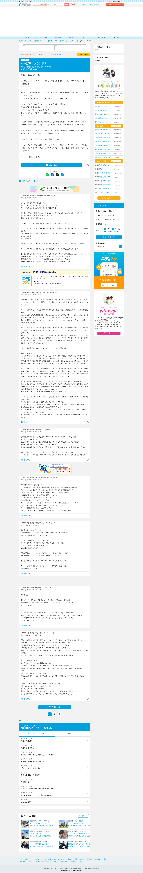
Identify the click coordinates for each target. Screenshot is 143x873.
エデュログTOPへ (108, 198)
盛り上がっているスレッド (37, 733)
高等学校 (111, 215)
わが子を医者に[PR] (82, 4)
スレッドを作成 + (83, 54)
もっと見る (115, 126)
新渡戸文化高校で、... (105, 189)
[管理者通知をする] (88, 165)
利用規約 (41, 862)
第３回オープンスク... (101, 106)
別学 (118, 231)
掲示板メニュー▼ (118, 1)
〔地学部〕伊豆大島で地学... (103, 137)
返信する (26, 267)
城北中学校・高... (118, 137)
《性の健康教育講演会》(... (102, 145)
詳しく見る (108, 333)
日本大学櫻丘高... (118, 118)
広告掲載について (32, 862)
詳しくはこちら (108, 285)
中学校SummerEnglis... (101, 114)
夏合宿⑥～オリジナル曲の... (103, 133)
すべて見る (82, 816)
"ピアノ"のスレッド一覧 (30, 181)
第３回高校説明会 (104, 165)
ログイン (120, 4)
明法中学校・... (119, 193)
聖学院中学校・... (118, 149)
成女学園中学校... (118, 133)
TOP (21, 859)
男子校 (117, 229)
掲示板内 (42, 4)
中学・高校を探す (35, 859)
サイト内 (36, 4)
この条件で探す (110, 237)
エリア (98, 219)
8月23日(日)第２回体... (105, 173)
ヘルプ (80, 862)
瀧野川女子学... (119, 177)
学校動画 (105, 859)
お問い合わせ (65, 862)
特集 (54, 859)
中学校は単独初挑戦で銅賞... (103, 149)
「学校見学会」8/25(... (105, 177)
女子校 (109, 231)
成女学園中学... (119, 181)
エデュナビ (61, 859)
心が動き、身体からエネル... (103, 153)
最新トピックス (79, 859)
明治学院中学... (119, 185)
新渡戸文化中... (119, 189)
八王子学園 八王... (118, 110)
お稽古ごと (27, 728)
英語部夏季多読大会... (101, 118)
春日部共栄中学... (118, 122)
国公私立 (99, 224)
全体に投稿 (52, 165)
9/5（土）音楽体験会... (105, 193)
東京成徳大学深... (118, 145)
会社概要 (22, 862)
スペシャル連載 (47, 859)
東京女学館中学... (118, 129)
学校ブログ (69, 859)
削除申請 (73, 862)
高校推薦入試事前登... (105, 185)
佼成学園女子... (119, 165)
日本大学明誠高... (118, 106)
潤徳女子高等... (119, 173)
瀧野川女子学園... (118, 141)
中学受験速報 (89, 859)
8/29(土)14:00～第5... (105, 181)
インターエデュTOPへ (26, 1)
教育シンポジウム (104, 169)
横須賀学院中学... (118, 114)
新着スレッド (72, 733)
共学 (108, 229)
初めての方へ (95, 4)
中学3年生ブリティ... (101, 122)
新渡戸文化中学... (118, 153)
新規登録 (111, 4)
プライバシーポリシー (52, 862)
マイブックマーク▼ (104, 1)
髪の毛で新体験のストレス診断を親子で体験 (47, 54)
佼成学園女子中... (118, 157)
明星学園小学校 (119, 169)
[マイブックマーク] (84, 267)
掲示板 (26, 859)
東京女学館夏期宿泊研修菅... (103, 129)
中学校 (100, 215)
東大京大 (97, 859)
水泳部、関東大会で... (101, 110)
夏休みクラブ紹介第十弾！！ (103, 141)
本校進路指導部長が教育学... (103, 157)
